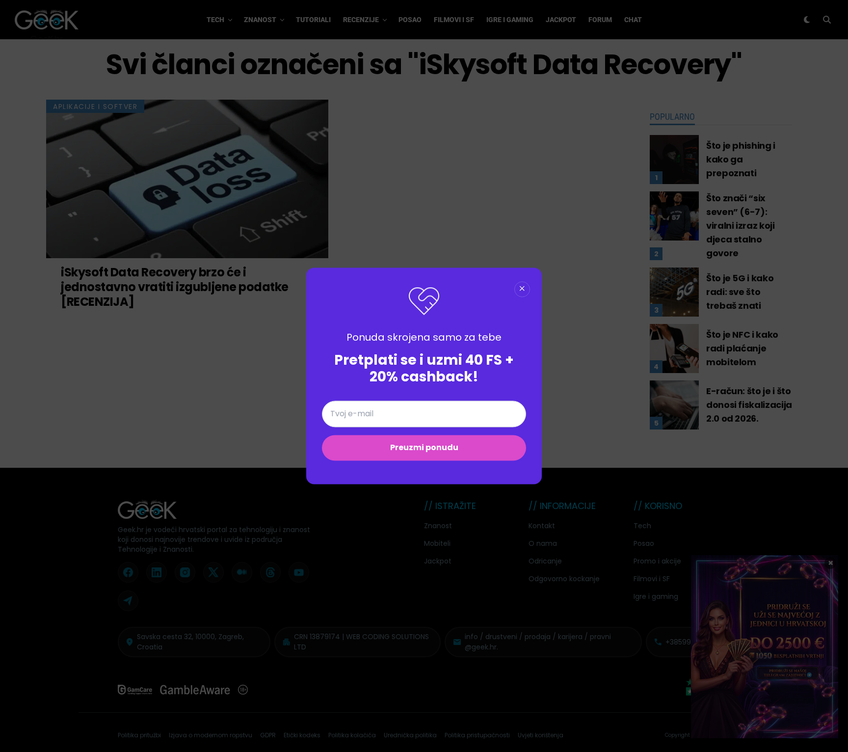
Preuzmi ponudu (424, 448)
